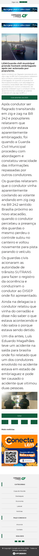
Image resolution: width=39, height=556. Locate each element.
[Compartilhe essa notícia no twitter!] (14, 422)
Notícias (19, 511)
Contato (20, 530)
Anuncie (19, 524)
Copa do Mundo (19, 491)
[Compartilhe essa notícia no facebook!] (5, 422)
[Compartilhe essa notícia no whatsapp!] (34, 422)
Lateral (19, 506)
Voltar (19, 416)
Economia (19, 501)
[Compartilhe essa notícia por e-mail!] (24, 422)
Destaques (19, 496)
